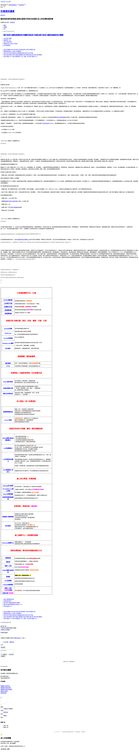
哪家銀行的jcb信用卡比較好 (10, 43)
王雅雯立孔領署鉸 (5, 629)
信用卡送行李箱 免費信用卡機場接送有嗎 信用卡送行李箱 (18, 53)
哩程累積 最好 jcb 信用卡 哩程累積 (12, 51)
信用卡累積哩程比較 (8, 599)
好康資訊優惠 (7, 11)
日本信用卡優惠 (7, 38)
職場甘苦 (12, 642)
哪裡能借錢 (3, 693)
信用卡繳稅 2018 (7, 606)
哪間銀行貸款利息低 (6, 687)
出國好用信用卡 (7, 601)
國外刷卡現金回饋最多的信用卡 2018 (12, 604)
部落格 (5, 27)
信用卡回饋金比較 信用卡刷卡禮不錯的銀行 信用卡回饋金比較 (19, 49)
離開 (8, 749)
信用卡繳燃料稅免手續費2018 (22, 239)
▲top (2, 644)
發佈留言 (3, 656)
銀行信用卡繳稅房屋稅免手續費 (11, 602)
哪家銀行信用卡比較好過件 (11, 201)
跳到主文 (3, 15)
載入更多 (3, 647)
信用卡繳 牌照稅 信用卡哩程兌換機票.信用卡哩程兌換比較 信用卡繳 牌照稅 (22, 54)
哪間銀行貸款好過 (5, 686)
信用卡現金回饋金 (61, 117)
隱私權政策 (77, 731)
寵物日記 (12, 22)
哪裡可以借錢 (4, 691)
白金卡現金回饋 (7, 42)
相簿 (4, 25)
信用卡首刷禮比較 (15, 207)
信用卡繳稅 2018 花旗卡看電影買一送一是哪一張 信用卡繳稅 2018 (20, 56)
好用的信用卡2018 (47, 123)
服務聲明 (83, 731)
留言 (19, 638)
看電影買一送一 (7, 40)
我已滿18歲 (3, 749)
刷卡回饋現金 (6, 45)
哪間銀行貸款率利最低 (6, 689)
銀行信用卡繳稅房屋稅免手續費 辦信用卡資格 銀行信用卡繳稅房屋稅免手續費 (33, 35)
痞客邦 (15, 638)
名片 (4, 28)
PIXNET (58, 731)
